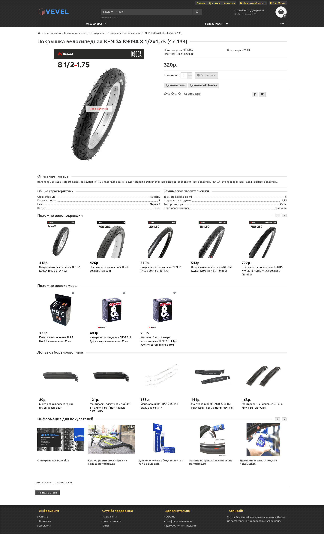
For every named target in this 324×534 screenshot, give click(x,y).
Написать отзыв (48, 492)
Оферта (170, 516)
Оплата (200, 3)
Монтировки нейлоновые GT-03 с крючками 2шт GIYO (262, 405)
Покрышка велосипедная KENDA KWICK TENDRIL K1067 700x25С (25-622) (262, 271)
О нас (106, 525)
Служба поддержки (249, 10)
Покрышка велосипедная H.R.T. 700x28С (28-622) (109, 269)
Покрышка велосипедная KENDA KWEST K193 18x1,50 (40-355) (211, 269)
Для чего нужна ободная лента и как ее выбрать (161, 462)
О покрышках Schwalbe (53, 460)
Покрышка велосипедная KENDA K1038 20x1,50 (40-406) (160, 269)
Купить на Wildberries (203, 85)
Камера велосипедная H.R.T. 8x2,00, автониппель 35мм (56, 339)
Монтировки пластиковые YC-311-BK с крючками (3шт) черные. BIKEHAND (111, 407)
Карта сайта (110, 516)
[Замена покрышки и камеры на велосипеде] (212, 439)
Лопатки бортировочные (60, 352)
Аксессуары (94, 23)
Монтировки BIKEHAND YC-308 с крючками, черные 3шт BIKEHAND (212, 405)
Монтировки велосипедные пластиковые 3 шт (56, 405)
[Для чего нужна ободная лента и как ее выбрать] (162, 439)
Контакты (229, 3)
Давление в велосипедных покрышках (258, 462)
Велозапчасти (214, 23)
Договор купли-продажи (181, 525)
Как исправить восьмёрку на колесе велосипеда (107, 462)
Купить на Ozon (175, 85)
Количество (171, 75)
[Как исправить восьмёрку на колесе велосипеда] (111, 439)
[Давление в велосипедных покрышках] (263, 439)
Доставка (214, 3)
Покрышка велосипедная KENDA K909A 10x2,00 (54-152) (59, 269)
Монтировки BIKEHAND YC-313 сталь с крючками (159, 405)
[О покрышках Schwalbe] (60, 439)
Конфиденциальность (179, 521)
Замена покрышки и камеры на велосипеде (210, 462)
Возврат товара (112, 521)
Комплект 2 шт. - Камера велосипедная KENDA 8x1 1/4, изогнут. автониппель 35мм (158, 341)
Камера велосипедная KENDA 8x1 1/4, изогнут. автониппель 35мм (110, 339)
